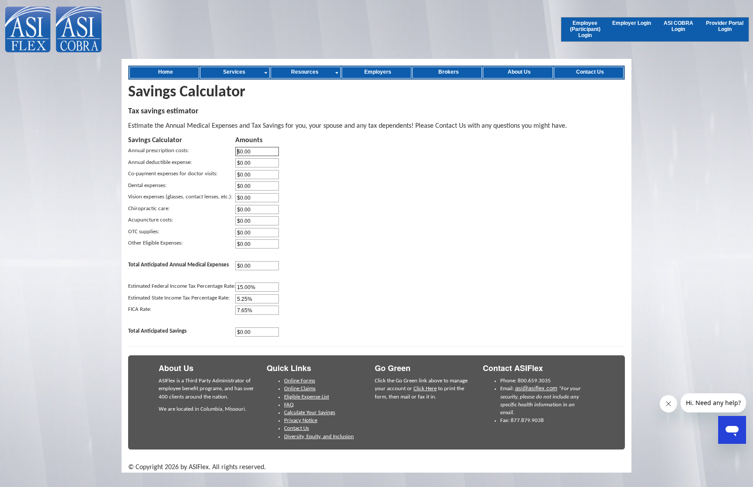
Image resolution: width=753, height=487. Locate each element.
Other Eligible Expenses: (155, 243)
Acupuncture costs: (150, 220)
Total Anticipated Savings (157, 331)
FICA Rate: (139, 309)
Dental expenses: (147, 185)
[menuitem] (585, 29)
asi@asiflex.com (536, 388)
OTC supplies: (143, 232)
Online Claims (299, 389)
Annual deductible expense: (160, 162)
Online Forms (299, 381)
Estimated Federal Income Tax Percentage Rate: (181, 286)
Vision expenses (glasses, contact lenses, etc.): (180, 197)
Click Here (425, 389)
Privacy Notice (300, 420)
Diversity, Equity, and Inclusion (319, 436)
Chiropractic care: (149, 208)
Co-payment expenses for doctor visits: (172, 174)
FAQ (289, 405)
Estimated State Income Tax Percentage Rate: (179, 298)
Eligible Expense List (306, 397)
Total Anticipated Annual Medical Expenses (178, 265)
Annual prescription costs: (158, 150)
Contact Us (296, 428)
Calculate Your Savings (309, 412)
